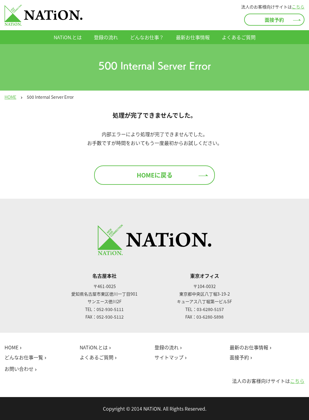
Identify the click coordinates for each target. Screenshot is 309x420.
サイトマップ (171, 357)
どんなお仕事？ (147, 37)
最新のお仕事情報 (251, 347)
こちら (298, 7)
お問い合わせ (21, 369)
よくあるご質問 (239, 37)
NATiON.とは (68, 37)
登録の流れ (106, 37)
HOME (10, 97)
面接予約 (274, 19)
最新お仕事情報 (193, 37)
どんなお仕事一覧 (26, 357)
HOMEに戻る (155, 175)
